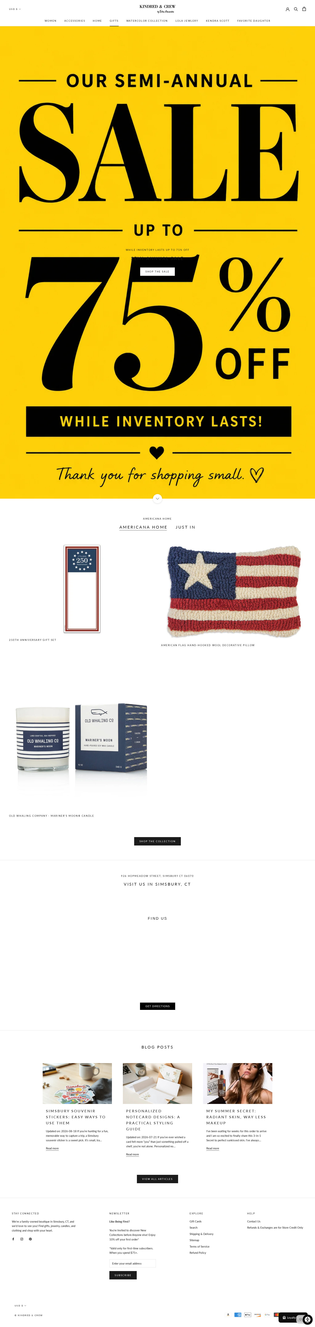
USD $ (13, 9)
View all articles (157, 1179)
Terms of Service (199, 1246)
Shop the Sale (157, 271)
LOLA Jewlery (187, 20)
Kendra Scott (218, 20)
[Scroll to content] (157, 498)
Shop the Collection (157, 841)
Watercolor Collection (147, 20)
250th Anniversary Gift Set (33, 639)
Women (51, 20)
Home (97, 20)
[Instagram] (21, 1238)
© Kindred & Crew (29, 1315)
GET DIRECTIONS (157, 1006)
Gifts (114, 20)
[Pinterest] (30, 1238)
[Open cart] (304, 9)
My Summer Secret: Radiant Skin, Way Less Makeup (236, 1117)
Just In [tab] (186, 527)
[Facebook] (13, 1238)
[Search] (296, 9)
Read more (52, 1148)
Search (193, 1227)
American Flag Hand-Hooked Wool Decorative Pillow (208, 645)
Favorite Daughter (253, 20)
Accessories (74, 20)
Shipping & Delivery (201, 1234)
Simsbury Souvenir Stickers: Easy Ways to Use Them (76, 1117)
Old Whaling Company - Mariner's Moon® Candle (51, 815)
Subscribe (123, 1275)
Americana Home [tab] (143, 527)
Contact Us (253, 1221)
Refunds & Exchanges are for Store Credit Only (275, 1227)
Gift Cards (196, 1221)
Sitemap (194, 1240)
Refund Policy (198, 1252)
